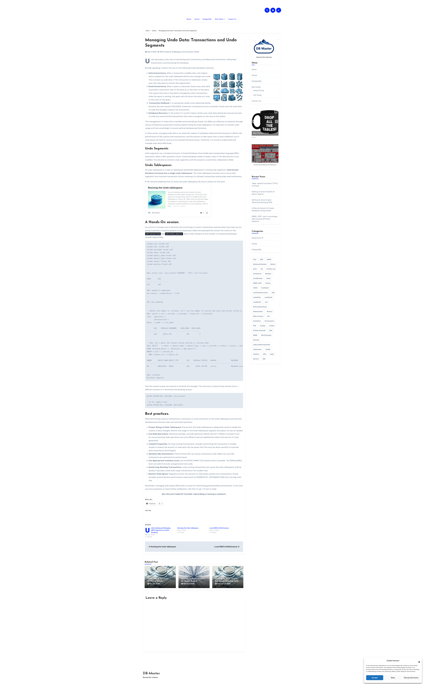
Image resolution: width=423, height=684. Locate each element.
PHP (254, 325)
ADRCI (269, 259)
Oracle (196, 19)
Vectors (256, 359)
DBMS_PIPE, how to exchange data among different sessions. (264, 218)
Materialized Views (260, 306)
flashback (265, 288)
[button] (418, 660)
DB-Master (151, 673)
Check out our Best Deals (264, 133)
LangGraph (268, 297)
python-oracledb (259, 330)
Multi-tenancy (258, 316)
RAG (270, 330)
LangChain (257, 297)
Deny (393, 678)
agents (273, 264)
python (271, 325)
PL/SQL (262, 325)
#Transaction (187, 52)
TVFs (264, 354)
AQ (262, 269)
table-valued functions (261, 344)
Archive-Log (271, 269)
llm (266, 302)
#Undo (196, 52)
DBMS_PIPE (257, 283)
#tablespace (177, 52)
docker (268, 283)
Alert (255, 269)
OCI (268, 316)
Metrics (269, 311)
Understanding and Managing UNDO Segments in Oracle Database (160, 530)
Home (189, 19)
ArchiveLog (257, 273)
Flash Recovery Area (260, 292)
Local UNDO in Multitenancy (219, 528)
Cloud (268, 278)
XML (264, 359)
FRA (273, 292)
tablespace (257, 349)
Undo (272, 354)
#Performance (165, 52)
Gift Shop (257, 95)
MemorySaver (258, 311)
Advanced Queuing (259, 264)
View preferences (411, 678)
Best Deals (219, 19)
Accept (375, 678)
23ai (254, 259)
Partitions (257, 321)
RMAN (255, 335)
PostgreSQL (207, 19)
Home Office (258, 90)
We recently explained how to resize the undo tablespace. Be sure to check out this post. (186, 182)
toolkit (267, 349)
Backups (268, 273)
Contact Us (232, 19)
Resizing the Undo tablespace (188, 528)
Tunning (256, 354)
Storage (256, 340)
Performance (269, 321)
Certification (258, 278)
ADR (261, 259)
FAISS (255, 288)
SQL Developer (266, 335)
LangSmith (257, 302)
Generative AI (257, 238)
